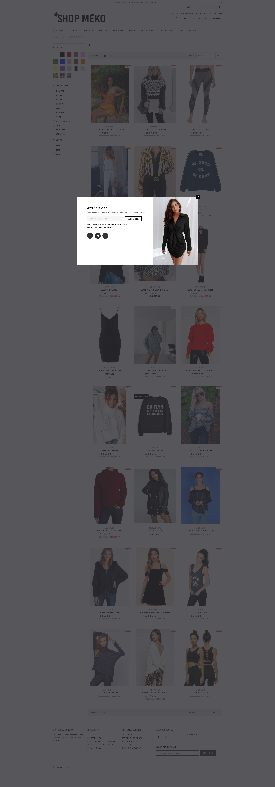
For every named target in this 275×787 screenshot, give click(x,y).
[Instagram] (98, 235)
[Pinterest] (105, 235)
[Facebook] (90, 235)
